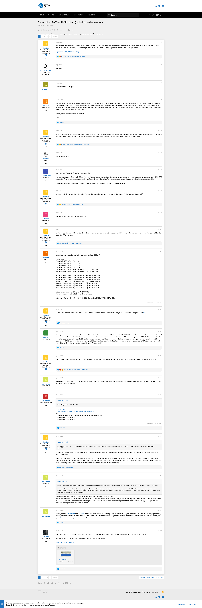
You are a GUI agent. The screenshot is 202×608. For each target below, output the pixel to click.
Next (54, 37)
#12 (161, 309)
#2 (161, 64)
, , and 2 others (70, 243)
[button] (55, 15)
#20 (161, 530)
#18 (161, 475)
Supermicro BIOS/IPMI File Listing (67, 52)
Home (156, 592)
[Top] (160, 592)
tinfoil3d (46, 159)
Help (152, 592)
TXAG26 (46, 337)
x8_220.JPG (63, 560)
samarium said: (62, 400)
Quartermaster (45, 71)
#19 (161, 510)
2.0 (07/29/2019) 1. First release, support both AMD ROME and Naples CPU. (75, 410)
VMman (46, 537)
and (65, 323)
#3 (161, 83)
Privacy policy (146, 592)
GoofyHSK (46, 257)
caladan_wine (46, 175)
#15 (161, 378)
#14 (161, 356)
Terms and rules (136, 592)
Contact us (127, 592)
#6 (161, 152)
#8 (161, 190)
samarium (46, 384)
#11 (161, 251)
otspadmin (46, 89)
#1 (161, 42)
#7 (161, 169)
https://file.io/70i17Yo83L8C (65, 542)
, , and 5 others (75, 369)
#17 (161, 436)
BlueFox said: (61, 481)
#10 (161, 229)
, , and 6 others (75, 144)
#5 (161, 130)
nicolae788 (46, 106)
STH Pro (45, 592)
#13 (161, 331)
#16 (161, 394)
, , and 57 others (73, 56)
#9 (161, 212)
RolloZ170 (46, 401)
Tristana (46, 219)
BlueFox (41, 25)
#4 (161, 99)
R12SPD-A (147, 313)
